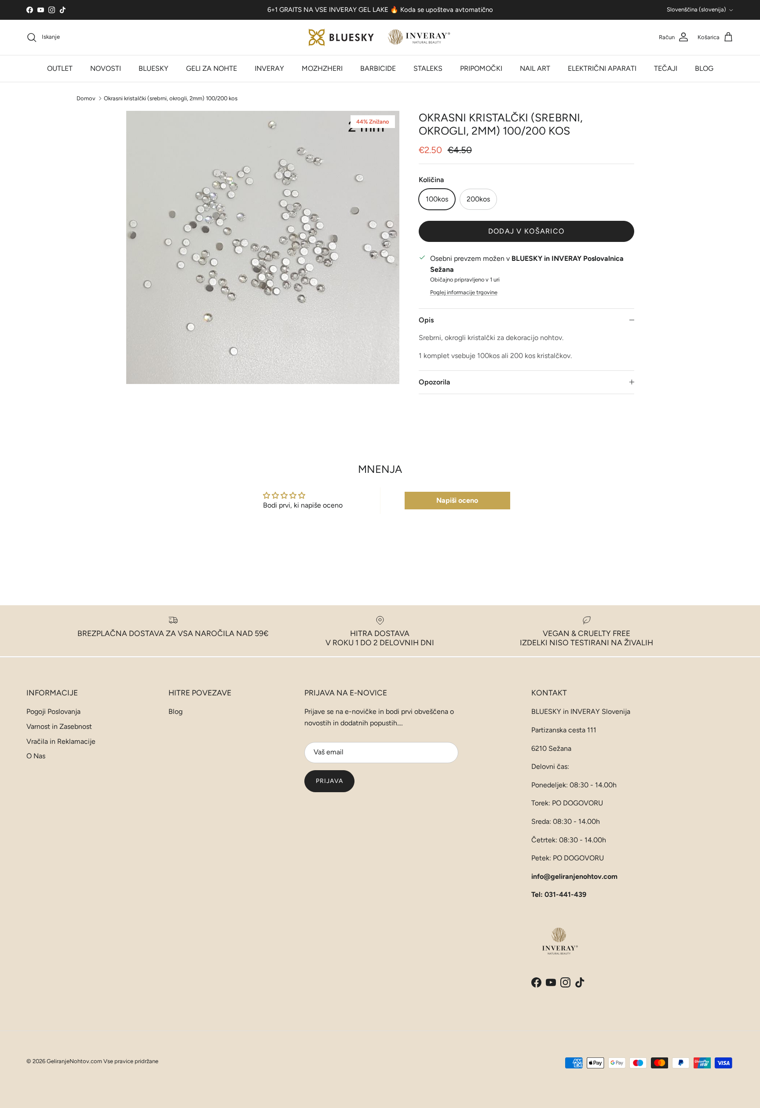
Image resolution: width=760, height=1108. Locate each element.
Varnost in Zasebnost (59, 726)
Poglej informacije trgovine (463, 292)
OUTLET (60, 68)
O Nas (35, 756)
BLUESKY (153, 68)
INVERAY (269, 68)
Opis (426, 320)
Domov (86, 98)
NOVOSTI (105, 68)
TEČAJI (665, 68)
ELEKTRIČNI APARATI (602, 68)
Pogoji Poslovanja (53, 711)
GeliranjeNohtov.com (74, 1061)
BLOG (704, 68)
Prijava (329, 781)
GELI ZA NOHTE (211, 68)
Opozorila (434, 382)
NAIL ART (535, 68)
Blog (175, 711)
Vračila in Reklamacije (60, 741)
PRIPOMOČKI (481, 68)
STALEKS (427, 68)
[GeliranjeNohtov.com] (380, 37)
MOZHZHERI (322, 68)
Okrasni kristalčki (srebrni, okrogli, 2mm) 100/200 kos (171, 98)
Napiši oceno (457, 500)
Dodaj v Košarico (526, 231)
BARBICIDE (378, 68)
